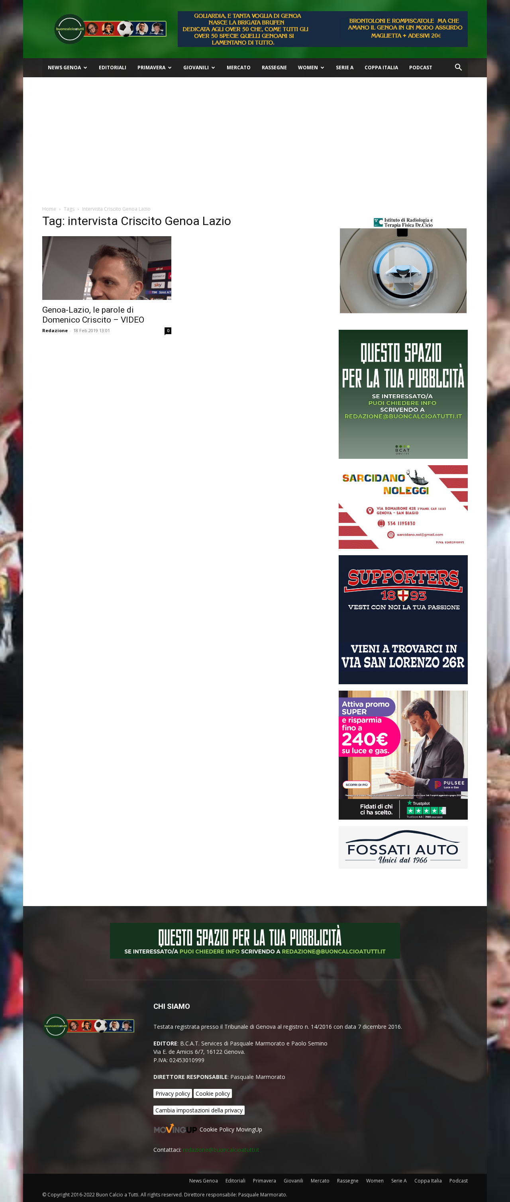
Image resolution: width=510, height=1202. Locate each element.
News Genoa (64, 67)
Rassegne (274, 67)
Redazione (55, 330)
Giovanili (196, 67)
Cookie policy (213, 1093)
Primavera (151, 67)
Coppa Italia (381, 67)
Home (49, 209)
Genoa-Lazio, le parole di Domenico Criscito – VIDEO (93, 315)
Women (308, 67)
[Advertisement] (255, 137)
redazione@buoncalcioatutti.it (221, 1149)
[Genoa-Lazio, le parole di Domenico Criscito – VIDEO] (106, 268)
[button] (458, 68)
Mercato (239, 67)
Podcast (420, 67)
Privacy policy (172, 1093)
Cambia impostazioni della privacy (199, 1110)
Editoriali (112, 67)
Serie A (344, 67)
